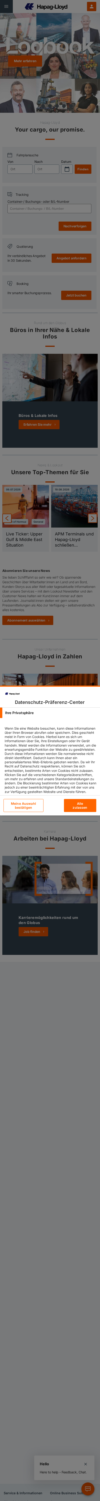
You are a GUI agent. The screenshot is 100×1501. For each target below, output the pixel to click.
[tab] (50, 713)
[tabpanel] (50, 764)
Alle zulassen (80, 805)
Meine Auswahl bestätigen (23, 805)
